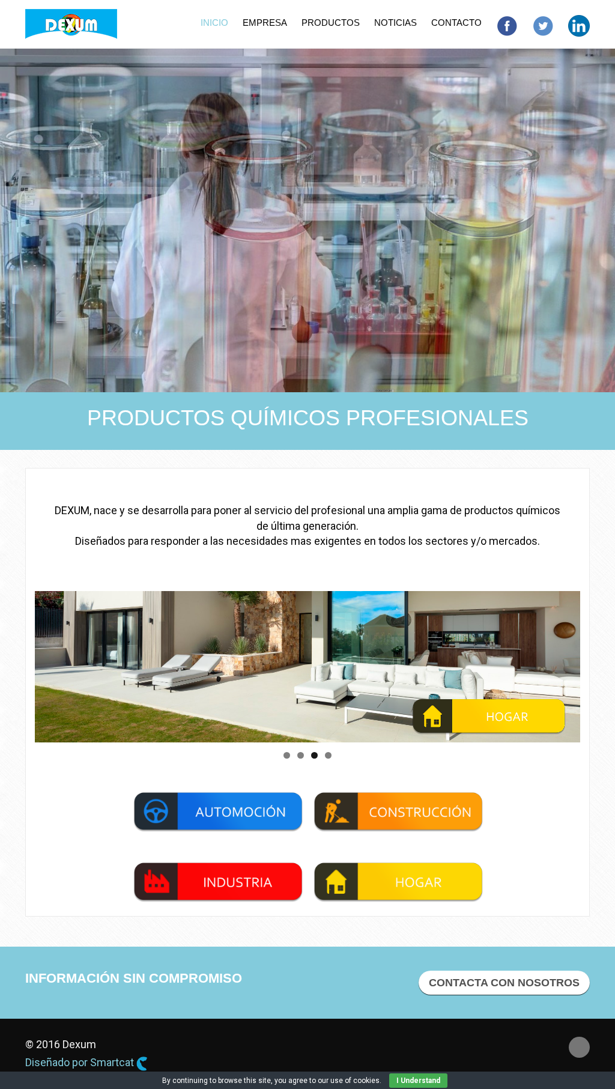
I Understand (418, 1080)
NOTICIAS (395, 22)
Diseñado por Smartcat (80, 1062)
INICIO (214, 22)
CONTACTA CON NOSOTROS (504, 983)
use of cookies (355, 1080)
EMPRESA (265, 22)
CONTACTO (456, 22)
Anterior (14, 664)
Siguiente (601, 664)
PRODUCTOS (330, 22)
